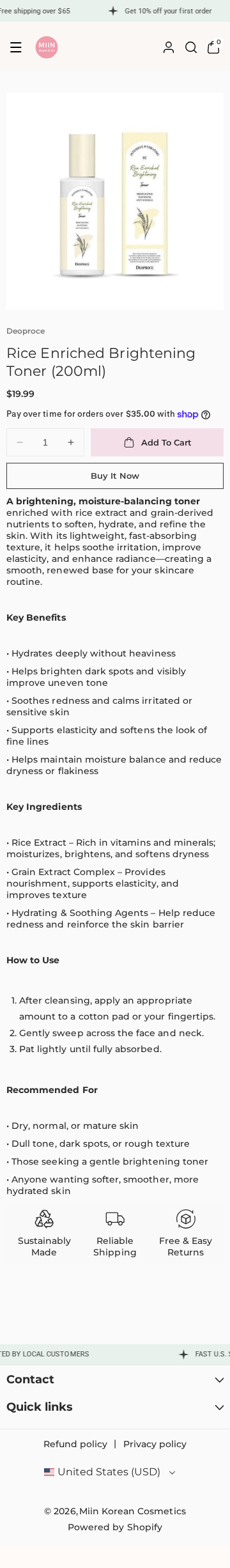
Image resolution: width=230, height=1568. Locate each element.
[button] (16, 47)
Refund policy (75, 1444)
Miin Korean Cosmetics (132, 1511)
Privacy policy (155, 1444)
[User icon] (169, 47)
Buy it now (115, 475)
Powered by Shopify (115, 1527)
